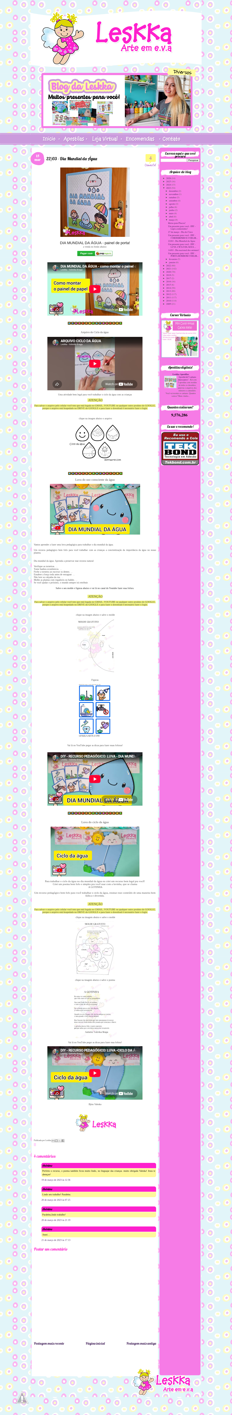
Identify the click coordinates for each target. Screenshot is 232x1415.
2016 (169, 281)
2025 (169, 181)
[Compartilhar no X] (59, 1140)
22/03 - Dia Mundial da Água (181, 240)
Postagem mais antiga (141, 1343)
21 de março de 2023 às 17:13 (55, 1240)
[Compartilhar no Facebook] (63, 1140)
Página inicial (95, 1343)
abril (171, 216)
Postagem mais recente (49, 1343)
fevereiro (173, 259)
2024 (169, 184)
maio (171, 213)
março (172, 219)
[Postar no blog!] (56, 1140)
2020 (169, 271)
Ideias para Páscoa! (176, 222)
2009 (169, 303)
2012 (169, 294)
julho (171, 207)
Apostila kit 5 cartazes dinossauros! (187, 378)
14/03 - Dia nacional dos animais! (183, 250)
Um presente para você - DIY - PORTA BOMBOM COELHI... (183, 255)
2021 (169, 268)
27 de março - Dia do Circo (180, 231)
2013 (169, 290)
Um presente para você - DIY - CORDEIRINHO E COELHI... (183, 236)
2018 (169, 275)
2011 (169, 297)
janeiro (172, 262)
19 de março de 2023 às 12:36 (55, 1180)
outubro (173, 197)
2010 (169, 300)
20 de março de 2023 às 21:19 (55, 1220)
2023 (169, 187)
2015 (169, 284)
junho (172, 210)
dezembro (174, 190)
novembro (174, 194)
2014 (169, 287)
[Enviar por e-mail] (53, 1140)
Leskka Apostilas (181, 374)
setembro (173, 200)
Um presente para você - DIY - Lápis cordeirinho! (181, 227)
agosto (172, 203)
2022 (169, 265)
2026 (169, 178)
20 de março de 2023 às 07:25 (55, 1200)
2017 (169, 278)
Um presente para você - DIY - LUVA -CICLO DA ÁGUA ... (182, 245)
